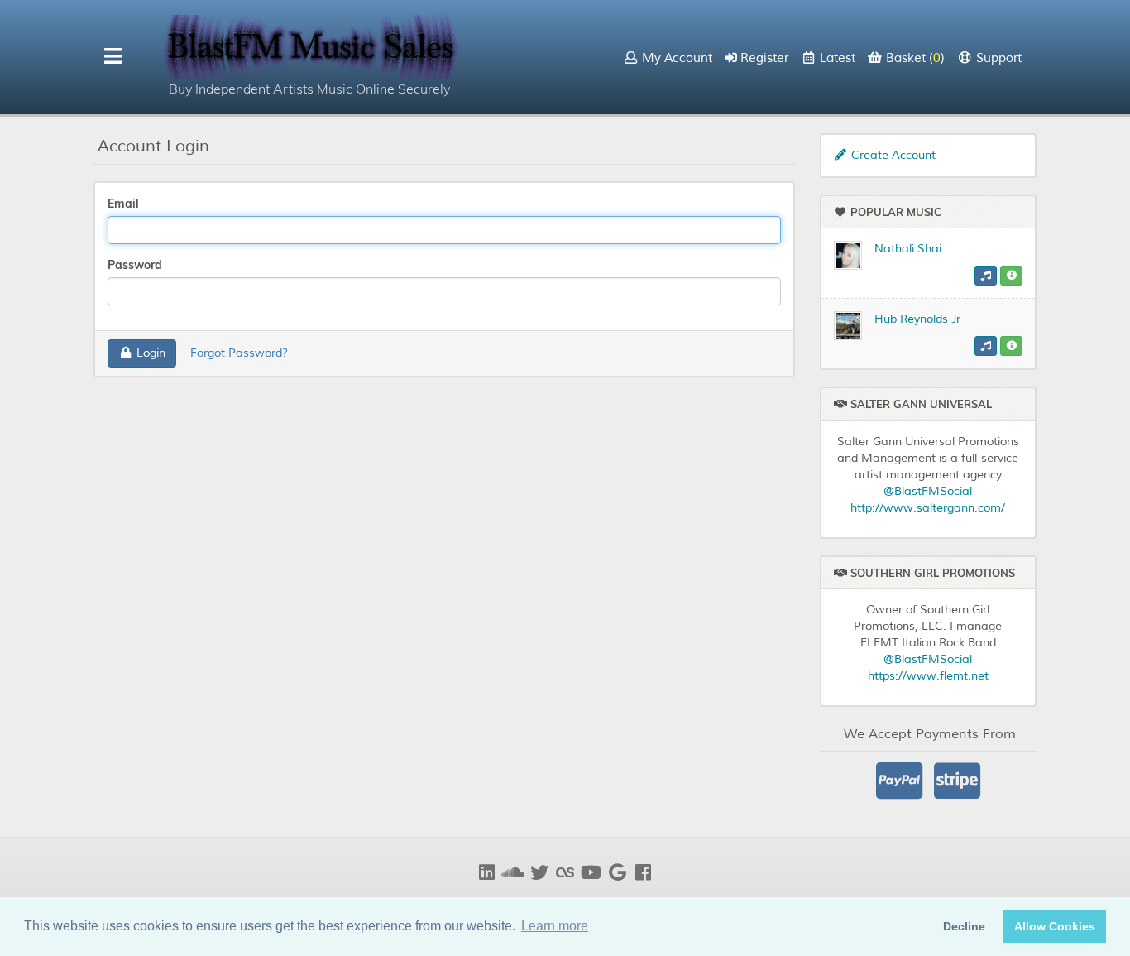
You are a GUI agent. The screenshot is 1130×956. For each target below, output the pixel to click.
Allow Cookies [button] (1054, 926)
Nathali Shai (907, 249)
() (915, 58)
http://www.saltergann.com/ (927, 508)
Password (135, 264)
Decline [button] (964, 926)
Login (149, 353)
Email (123, 203)
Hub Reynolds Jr (917, 319)
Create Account (892, 155)
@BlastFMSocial (927, 491)
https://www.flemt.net (928, 676)
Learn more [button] (554, 926)
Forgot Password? (239, 353)
